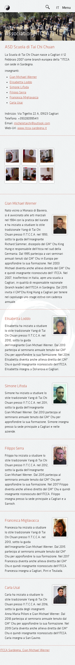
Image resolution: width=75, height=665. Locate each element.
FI (57, 53)
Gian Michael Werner (23, 77)
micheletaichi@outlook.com (32, 123)
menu (66, 8)
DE (57, 26)
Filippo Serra (18, 92)
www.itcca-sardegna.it (32, 128)
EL (57, 35)
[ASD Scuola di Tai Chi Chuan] (12, 162)
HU (57, 71)
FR (58, 44)
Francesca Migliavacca (24, 97)
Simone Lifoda (19, 87)
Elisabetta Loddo (21, 82)
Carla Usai (16, 102)
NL (57, 62)
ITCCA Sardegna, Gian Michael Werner (25, 650)
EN (57, 17)
